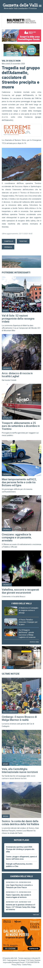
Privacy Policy (16, 964)
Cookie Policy (26, 964)
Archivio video (34, 642)
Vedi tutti (36, 914)
